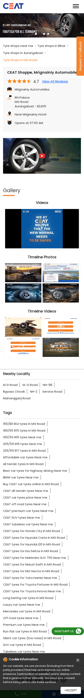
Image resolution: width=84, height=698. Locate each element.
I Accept (71, 690)
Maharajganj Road (16, 398)
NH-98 (47, 385)
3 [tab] (44, 34)
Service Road (52, 391)
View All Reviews (55, 81)
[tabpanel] (42, 25)
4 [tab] (48, 34)
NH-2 (33, 391)
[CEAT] (13, 6)
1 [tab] (36, 34)
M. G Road (30, 385)
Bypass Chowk (14, 391)
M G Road (10, 385)
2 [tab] (40, 34)
